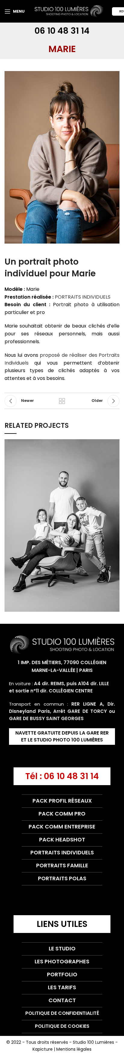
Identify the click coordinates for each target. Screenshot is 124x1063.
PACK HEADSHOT (62, 839)
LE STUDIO (62, 948)
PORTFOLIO (62, 974)
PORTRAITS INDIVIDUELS (82, 297)
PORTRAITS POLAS (62, 878)
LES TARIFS (62, 987)
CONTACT (62, 1000)
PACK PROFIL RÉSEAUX (62, 800)
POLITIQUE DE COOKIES (62, 1026)
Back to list (62, 401)
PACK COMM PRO (62, 813)
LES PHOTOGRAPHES (62, 961)
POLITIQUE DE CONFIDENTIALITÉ (62, 1013)
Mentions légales (73, 1049)
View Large (114, 443)
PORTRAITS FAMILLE (62, 865)
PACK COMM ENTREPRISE (62, 826)
